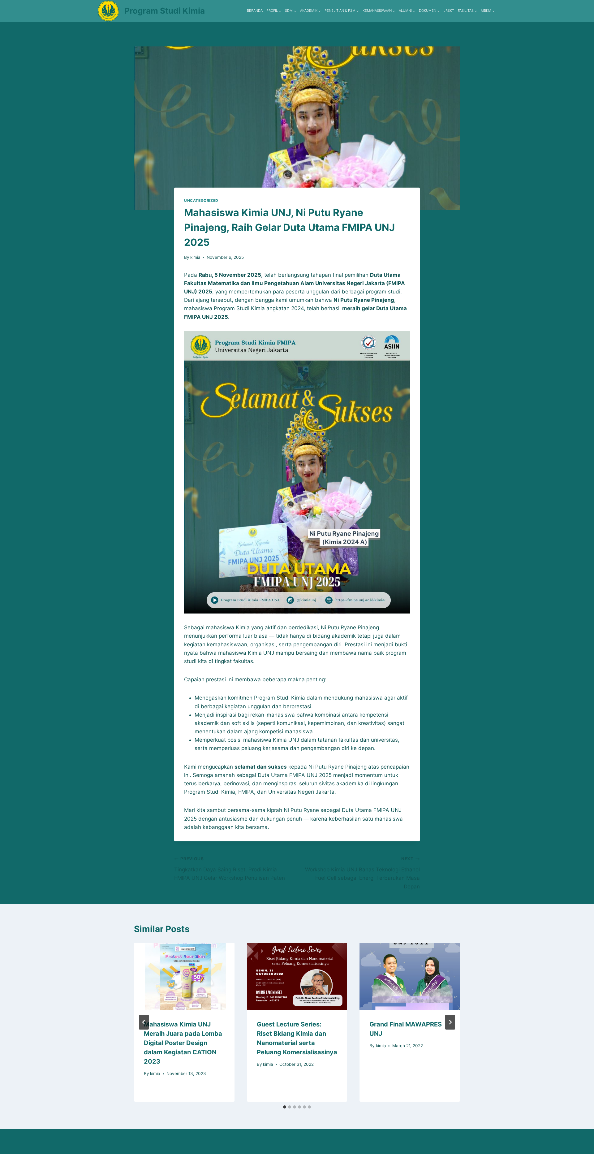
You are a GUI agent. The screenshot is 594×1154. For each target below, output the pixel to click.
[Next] (450, 1022)
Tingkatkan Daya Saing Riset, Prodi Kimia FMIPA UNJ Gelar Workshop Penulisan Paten (229, 868)
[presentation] (184, 976)
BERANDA (255, 10)
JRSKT (449, 10)
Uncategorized (201, 200)
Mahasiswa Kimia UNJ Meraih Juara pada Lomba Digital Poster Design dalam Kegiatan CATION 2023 (183, 1043)
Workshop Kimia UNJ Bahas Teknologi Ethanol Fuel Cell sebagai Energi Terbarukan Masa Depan (362, 872)
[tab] (284, 1106)
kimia (195, 257)
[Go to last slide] (144, 1022)
